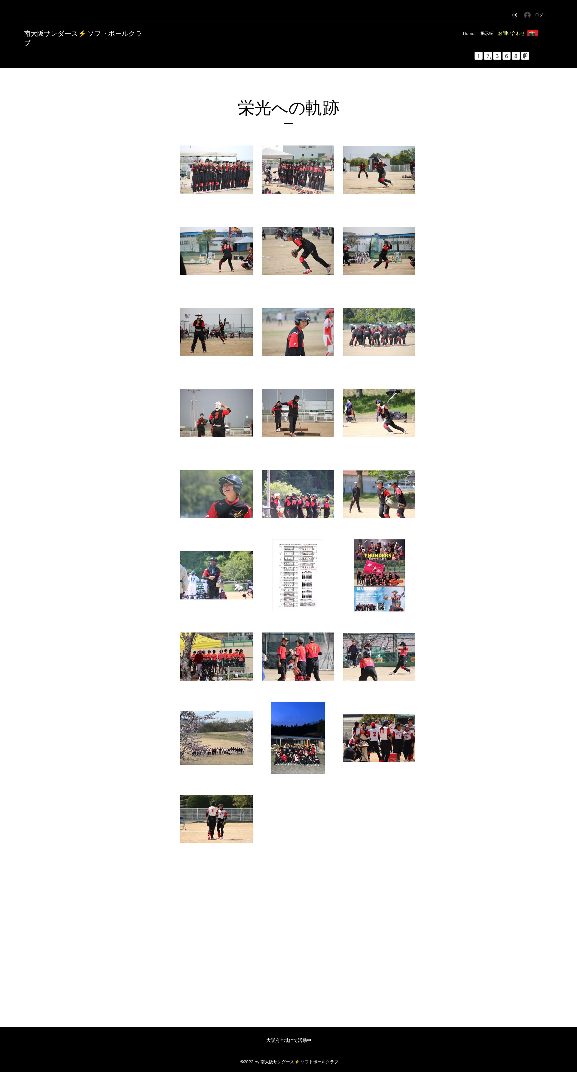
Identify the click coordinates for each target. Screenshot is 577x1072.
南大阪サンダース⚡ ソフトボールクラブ (83, 37)
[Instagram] (515, 15)
